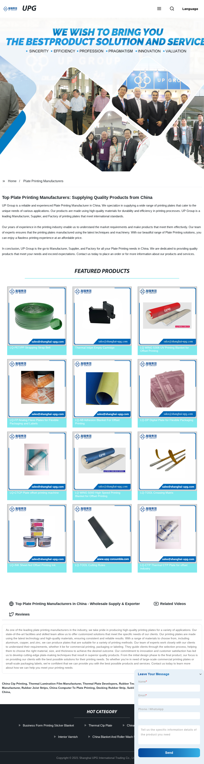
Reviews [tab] (22, 614)
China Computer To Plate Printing (72, 687)
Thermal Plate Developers (100, 683)
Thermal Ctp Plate (100, 725)
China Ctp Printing (14, 683)
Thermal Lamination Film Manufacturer (55, 683)
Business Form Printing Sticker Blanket (48, 725)
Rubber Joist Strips (35, 687)
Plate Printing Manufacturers (43, 181)
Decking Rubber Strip (111, 687)
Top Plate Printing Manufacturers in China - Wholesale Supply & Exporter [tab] (77, 604)
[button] (159, 9)
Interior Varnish (68, 736)
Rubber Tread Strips (132, 683)
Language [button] (190, 9)
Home (12, 181)
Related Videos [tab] (173, 604)
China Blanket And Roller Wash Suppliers (119, 736)
